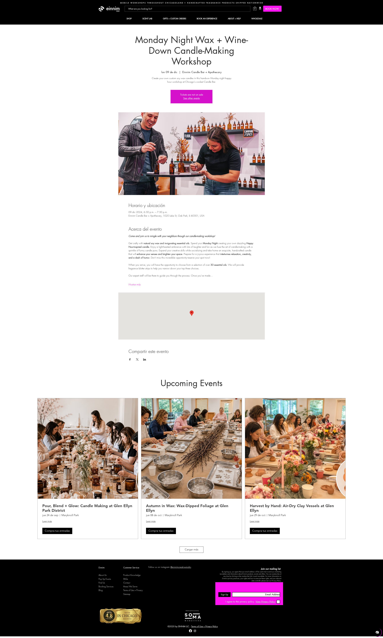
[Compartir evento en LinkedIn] (144, 359)
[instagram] (194, 630)
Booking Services (106, 586)
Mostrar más (135, 284)
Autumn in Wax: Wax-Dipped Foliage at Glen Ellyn (187, 508)
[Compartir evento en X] (137, 359)
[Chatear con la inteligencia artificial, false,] (377, 632)
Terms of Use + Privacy (133, 590)
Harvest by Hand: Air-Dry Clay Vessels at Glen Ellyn (292, 508)
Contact (126, 582)
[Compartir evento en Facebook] (130, 359)
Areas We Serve (130, 586)
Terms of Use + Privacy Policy (204, 626)
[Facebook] (190, 630)
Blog (101, 590)
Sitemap (126, 594)
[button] (255, 8)
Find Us (102, 582)
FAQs (125, 578)
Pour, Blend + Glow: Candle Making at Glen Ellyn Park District (87, 508)
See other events (191, 98)
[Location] (260, 8)
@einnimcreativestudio (180, 567)
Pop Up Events (105, 578)
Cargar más (191, 549)
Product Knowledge (131, 575)
